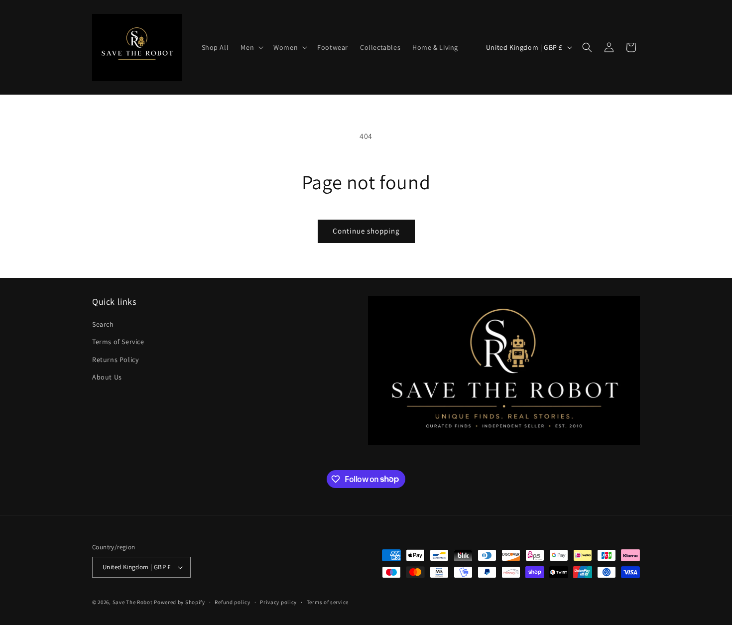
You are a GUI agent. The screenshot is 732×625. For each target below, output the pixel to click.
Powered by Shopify (179, 602)
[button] (251, 47)
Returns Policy (115, 359)
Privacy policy (278, 602)
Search (103, 324)
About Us (107, 377)
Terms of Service (118, 341)
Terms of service (328, 602)
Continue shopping (366, 231)
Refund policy (232, 602)
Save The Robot (133, 602)
